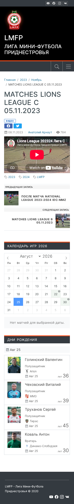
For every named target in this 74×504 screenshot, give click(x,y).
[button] (68, 66)
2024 (26, 177)
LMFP (41, 177)
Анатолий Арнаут (40, 132)
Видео (10, 121)
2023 (11, 177)
